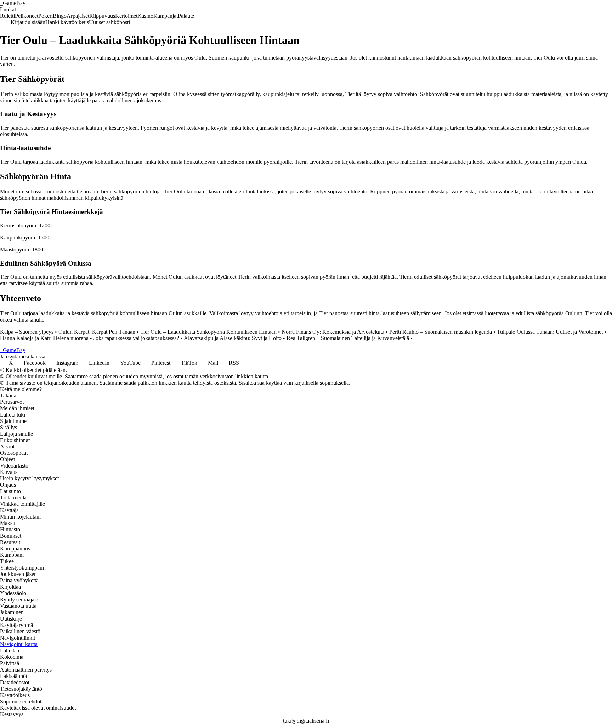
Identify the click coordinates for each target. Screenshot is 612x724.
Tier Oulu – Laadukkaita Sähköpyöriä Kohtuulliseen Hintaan (208, 332)
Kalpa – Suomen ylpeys (26, 332)
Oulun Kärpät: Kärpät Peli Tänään (96, 332)
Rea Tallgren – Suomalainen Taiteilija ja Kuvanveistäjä (348, 338)
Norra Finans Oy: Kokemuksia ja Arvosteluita (333, 332)
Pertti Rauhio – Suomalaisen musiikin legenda (440, 332)
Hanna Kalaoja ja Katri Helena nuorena (44, 338)
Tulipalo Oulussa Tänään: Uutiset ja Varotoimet (550, 332)
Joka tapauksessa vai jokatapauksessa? (136, 338)
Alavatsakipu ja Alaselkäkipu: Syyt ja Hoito (233, 338)
